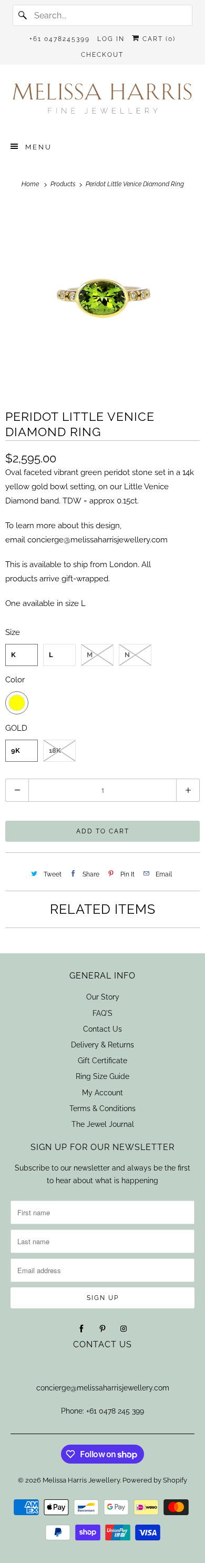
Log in (111, 39)
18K (55, 750)
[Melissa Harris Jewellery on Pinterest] (102, 1329)
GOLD (16, 728)
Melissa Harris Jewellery (81, 1480)
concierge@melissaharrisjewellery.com (97, 539)
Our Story (102, 997)
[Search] (23, 15)
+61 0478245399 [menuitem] (59, 39)
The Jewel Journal (102, 1124)
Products (63, 184)
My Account (102, 1092)
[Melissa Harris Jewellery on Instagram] (123, 1329)
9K (15, 750)
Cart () (158, 39)
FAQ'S (102, 1013)
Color (15, 679)
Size (12, 632)
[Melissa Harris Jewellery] (103, 101)
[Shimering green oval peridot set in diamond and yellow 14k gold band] (102, 299)
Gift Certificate (102, 1060)
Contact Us (102, 1029)
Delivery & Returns (102, 1045)
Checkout (102, 54)
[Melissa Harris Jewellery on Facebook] (81, 1329)
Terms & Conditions (102, 1108)
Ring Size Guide (102, 1076)
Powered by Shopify (154, 1480)
